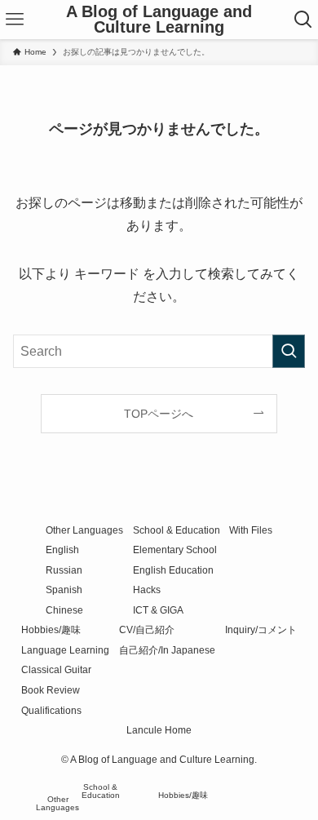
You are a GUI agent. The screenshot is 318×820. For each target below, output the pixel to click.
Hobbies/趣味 (51, 629)
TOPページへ (158, 413)
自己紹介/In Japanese (167, 650)
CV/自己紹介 (146, 629)
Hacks (147, 589)
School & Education (176, 530)
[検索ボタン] (303, 19)
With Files (250, 530)
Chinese (64, 610)
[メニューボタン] (15, 19)
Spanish (64, 589)
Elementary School (175, 549)
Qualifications (51, 710)
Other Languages (84, 530)
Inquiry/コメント (261, 629)
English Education (173, 570)
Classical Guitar (56, 669)
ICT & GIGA (158, 610)
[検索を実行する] (288, 351)
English (62, 549)
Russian (64, 570)
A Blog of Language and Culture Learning (159, 20)
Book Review (50, 690)
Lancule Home (159, 730)
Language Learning (65, 650)
